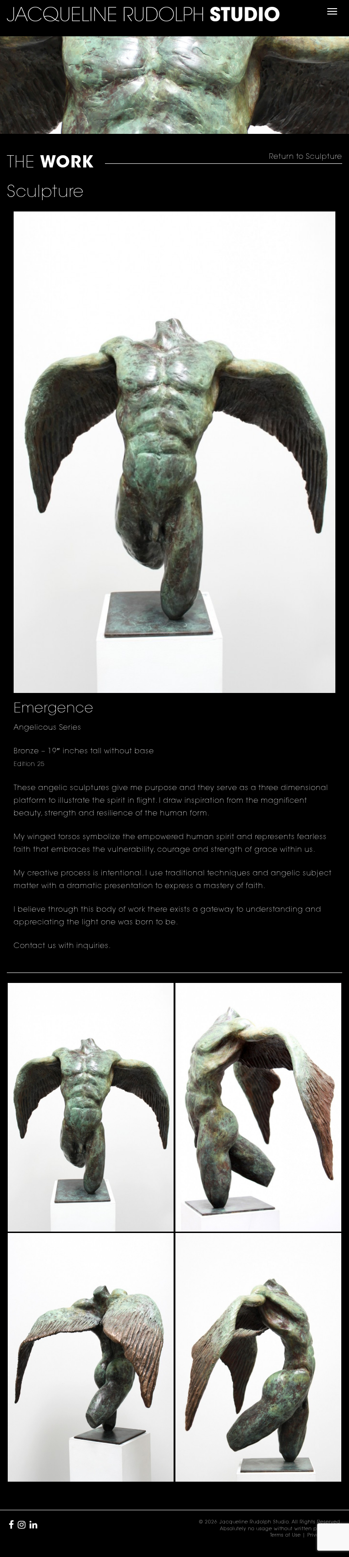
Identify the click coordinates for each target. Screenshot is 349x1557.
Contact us (35, 946)
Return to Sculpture (305, 157)
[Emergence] (90, 1107)
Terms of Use (285, 1535)
